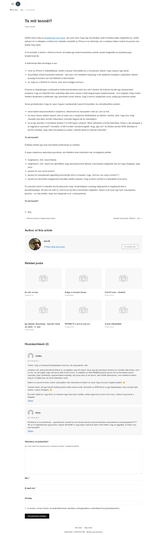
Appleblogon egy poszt (54, 37)
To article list (130, 246)
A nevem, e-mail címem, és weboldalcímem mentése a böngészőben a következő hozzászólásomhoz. (73, 508)
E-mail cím (30, 488)
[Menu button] (12, 3)
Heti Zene (78, 527)
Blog (29, 212)
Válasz (30, 400)
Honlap (28, 498)
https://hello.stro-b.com (55, 246)
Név (27, 478)
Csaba (39, 355)
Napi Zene (88, 527)
